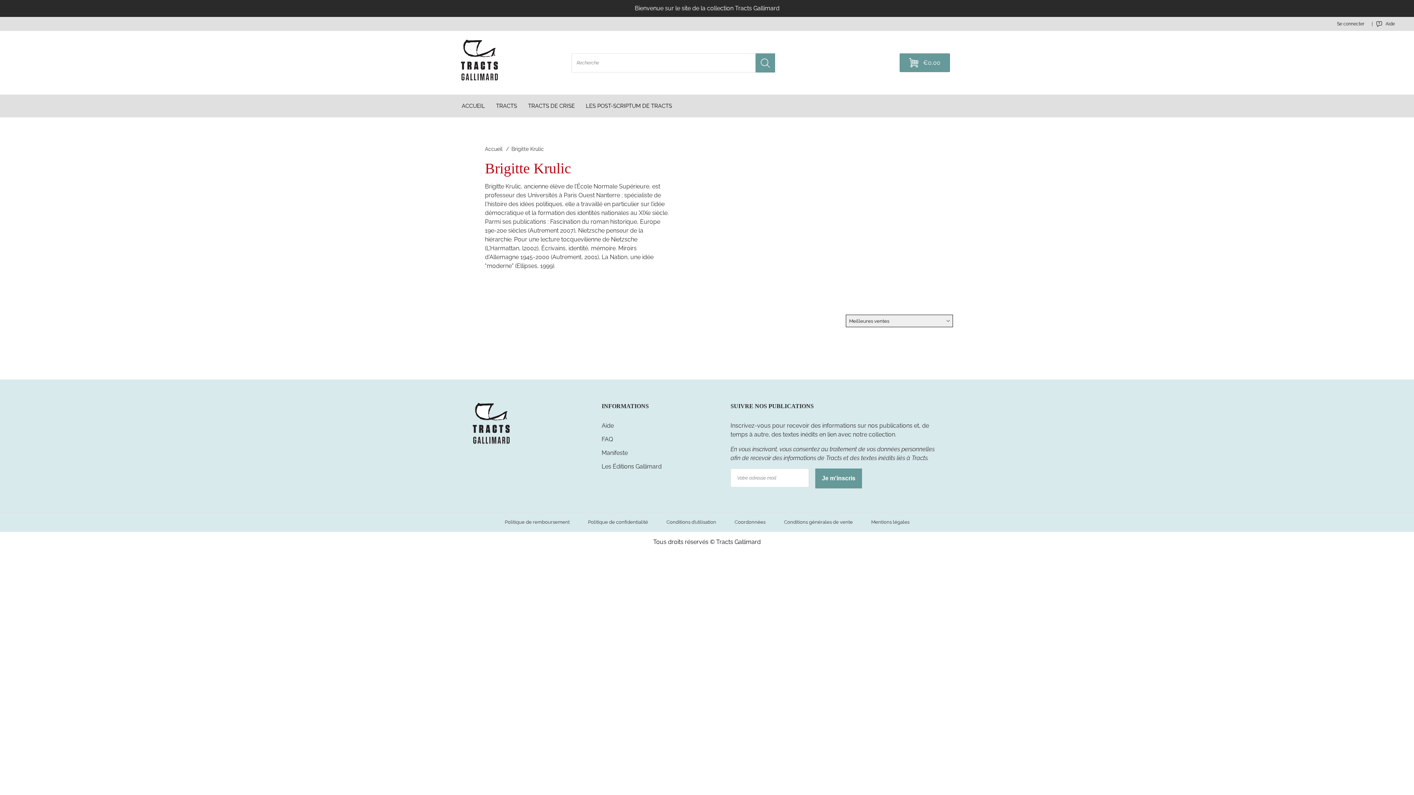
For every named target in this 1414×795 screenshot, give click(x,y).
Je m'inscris (838, 478)
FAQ (607, 439)
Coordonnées (750, 522)
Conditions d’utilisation (691, 522)
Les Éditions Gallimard (632, 466)
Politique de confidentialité (618, 522)
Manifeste (615, 452)
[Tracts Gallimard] (491, 443)
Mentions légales (890, 522)
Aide (608, 425)
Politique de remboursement (537, 522)
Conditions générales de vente (818, 522)
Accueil (494, 149)
